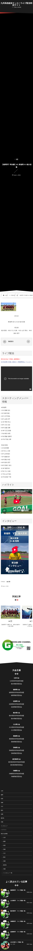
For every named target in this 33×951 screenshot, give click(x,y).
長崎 (2, 802)
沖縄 (2, 822)
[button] (28, 341)
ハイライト (4, 829)
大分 (2, 806)
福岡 (2, 794)
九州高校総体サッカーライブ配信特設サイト (16, 4)
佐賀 (2, 798)
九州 (2, 790)
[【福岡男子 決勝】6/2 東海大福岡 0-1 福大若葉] (10, 612)
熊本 (2, 810)
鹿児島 (2, 818)
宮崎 (2, 814)
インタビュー (4, 826)
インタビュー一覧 (7, 873)
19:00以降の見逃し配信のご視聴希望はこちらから (16, 362)
